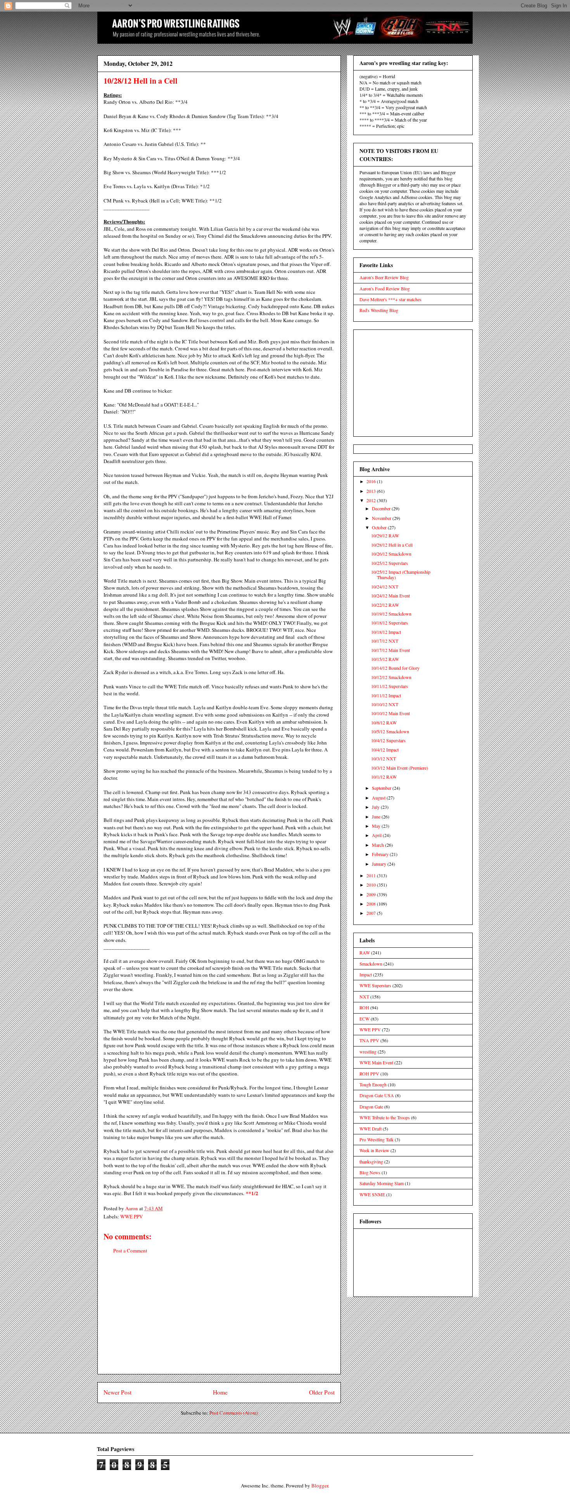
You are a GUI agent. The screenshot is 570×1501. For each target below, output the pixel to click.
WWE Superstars (375, 985)
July (376, 807)
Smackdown (370, 964)
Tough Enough (373, 1084)
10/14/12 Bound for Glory (395, 668)
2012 (371, 500)
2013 (371, 491)
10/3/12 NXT (383, 758)
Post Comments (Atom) (233, 1412)
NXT (364, 996)
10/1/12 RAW (384, 777)
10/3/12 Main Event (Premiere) (399, 768)
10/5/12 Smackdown (390, 731)
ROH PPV (369, 1073)
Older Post (322, 1392)
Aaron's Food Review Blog (384, 288)
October (380, 527)
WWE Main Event (376, 1062)
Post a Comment (130, 1250)
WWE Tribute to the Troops (384, 1117)
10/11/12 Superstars (389, 686)
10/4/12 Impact (385, 749)
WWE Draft (370, 1128)
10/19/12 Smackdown (391, 614)
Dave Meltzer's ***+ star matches (390, 299)
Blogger (319, 1485)
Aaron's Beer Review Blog (384, 277)
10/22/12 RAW (385, 605)
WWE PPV (131, 1216)
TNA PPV (369, 1040)
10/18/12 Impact (386, 632)
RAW (364, 952)
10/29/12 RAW (385, 535)
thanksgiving (371, 1161)
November (382, 518)
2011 (371, 875)
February (381, 854)
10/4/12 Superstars (388, 740)
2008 (371, 904)
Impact (365, 974)
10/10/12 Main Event (390, 713)
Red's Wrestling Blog (378, 310)
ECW (364, 1019)
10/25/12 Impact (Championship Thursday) (400, 574)
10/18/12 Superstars (389, 622)
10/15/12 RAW (385, 659)
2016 (371, 481)
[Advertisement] (219, 1319)
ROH (364, 1007)
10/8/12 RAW (384, 722)
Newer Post (117, 1392)
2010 (371, 885)
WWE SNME (372, 1194)
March (378, 845)
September (382, 788)
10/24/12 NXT (384, 586)
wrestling (368, 1051)
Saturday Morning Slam (381, 1183)
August (379, 797)
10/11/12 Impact (386, 695)
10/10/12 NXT (384, 704)
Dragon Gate (371, 1106)
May (377, 826)
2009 (371, 894)
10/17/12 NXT (384, 641)
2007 (371, 913)
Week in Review (374, 1150)
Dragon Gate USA (376, 1095)
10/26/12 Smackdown (391, 554)
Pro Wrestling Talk (376, 1139)
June (377, 816)
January (379, 864)
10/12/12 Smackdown (391, 677)
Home (220, 1392)
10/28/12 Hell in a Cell (392, 545)
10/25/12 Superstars (389, 563)
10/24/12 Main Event (390, 595)
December (382, 508)
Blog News (369, 1172)
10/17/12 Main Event (390, 650)
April (377, 835)
